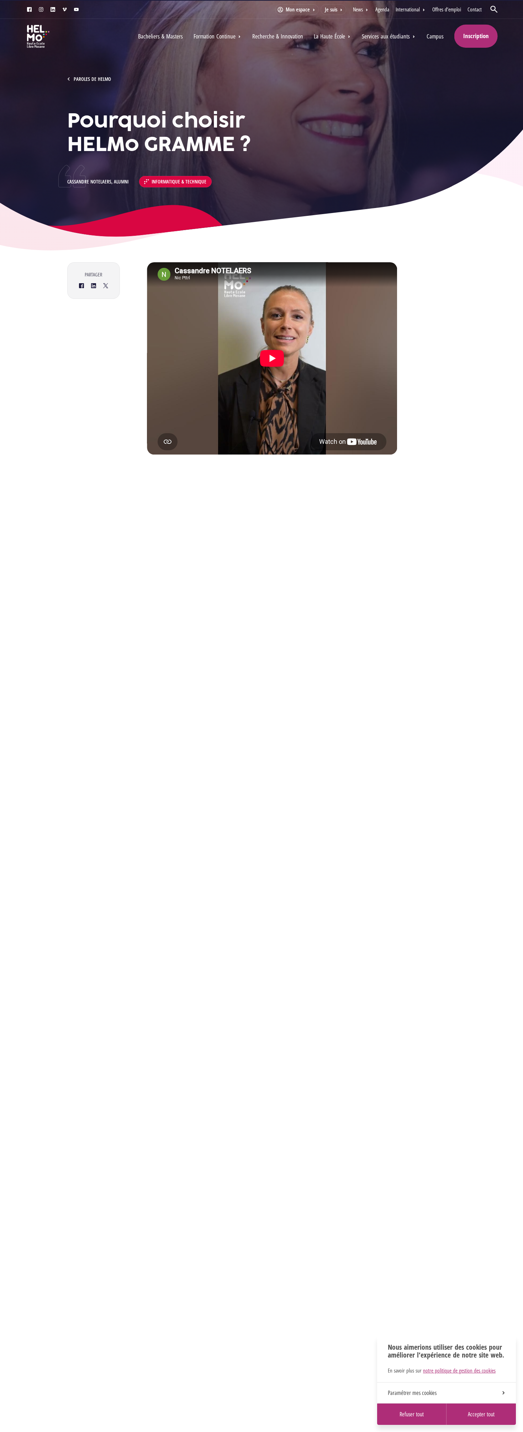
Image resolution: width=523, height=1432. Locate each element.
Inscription (476, 36)
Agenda (382, 9)
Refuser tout (412, 1414)
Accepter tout (481, 1414)
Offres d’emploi (446, 9)
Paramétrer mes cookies (412, 1393)
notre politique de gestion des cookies (459, 1370)
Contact (474, 9)
